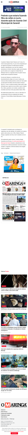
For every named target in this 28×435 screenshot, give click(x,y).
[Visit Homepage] (14, 2)
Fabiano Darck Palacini (15, 153)
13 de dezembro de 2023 (22, 27)
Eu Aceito (14, 433)
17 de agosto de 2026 (6, 352)
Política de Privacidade (6, 413)
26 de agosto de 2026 (6, 292)
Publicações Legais (5, 415)
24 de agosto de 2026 (6, 310)
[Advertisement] (14, 114)
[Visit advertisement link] (14, 8)
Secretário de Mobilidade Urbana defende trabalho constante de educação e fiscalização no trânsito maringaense (13, 329)
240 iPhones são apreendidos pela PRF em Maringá (13, 309)
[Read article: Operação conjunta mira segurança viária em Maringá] (14, 341)
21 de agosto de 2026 (6, 332)
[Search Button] (26, 2)
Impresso (3, 409)
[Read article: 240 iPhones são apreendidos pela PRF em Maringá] (14, 301)
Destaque (6, 153)
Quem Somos (4, 416)
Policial (4, 286)
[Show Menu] (1, 2)
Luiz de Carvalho (6, 27)
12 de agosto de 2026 (6, 392)
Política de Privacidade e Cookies (17, 431)
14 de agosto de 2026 (6, 372)
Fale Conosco (4, 411)
